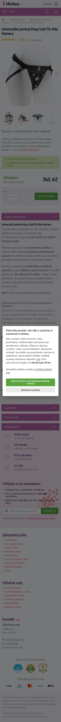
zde (38, 359)
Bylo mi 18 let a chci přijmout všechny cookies (30, 382)
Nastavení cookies (30, 390)
